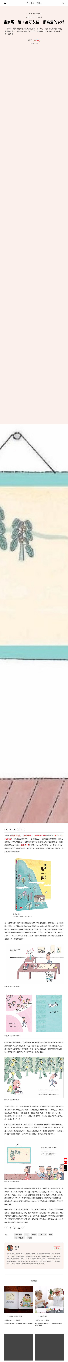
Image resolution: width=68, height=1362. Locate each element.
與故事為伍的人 (19, 1238)
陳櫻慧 (30, 40)
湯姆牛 (34, 1235)
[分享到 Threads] (14, 829)
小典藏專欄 (39, 17)
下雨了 (55, 836)
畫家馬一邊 (25, 845)
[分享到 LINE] (10, 829)
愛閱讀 (47, 1320)
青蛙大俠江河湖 (40, 836)
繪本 (50, 1235)
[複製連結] (23, 829)
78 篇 (16, 1249)
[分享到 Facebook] (6, 829)
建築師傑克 (28, 836)
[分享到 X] (19, 829)
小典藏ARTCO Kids (30, 17)
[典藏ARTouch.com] (34, 3)
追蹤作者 (36, 40)
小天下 (27, 1235)
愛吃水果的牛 (15, 836)
